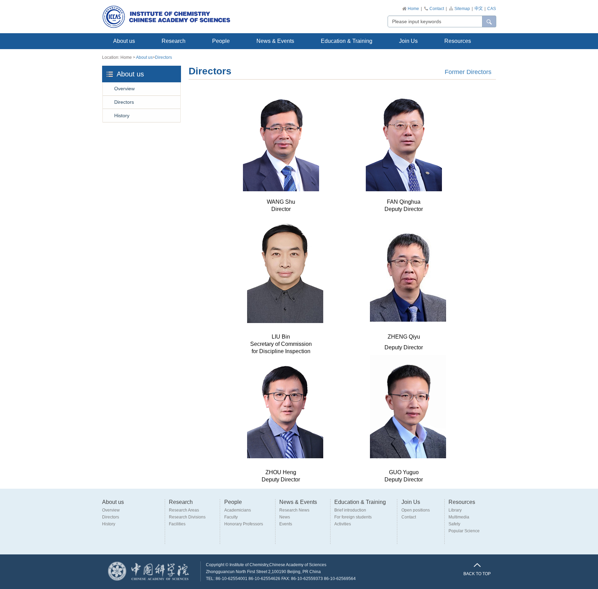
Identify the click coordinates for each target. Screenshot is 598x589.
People (221, 41)
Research (173, 41)
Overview (124, 88)
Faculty (231, 517)
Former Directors (468, 71)
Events (285, 524)
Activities (342, 524)
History (121, 115)
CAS (491, 8)
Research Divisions (187, 517)
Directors (163, 57)
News (284, 517)
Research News (294, 510)
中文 (478, 8)
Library (455, 510)
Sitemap (462, 8)
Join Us (408, 41)
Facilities (177, 524)
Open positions (415, 510)
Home (413, 8)
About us (124, 41)
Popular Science (464, 530)
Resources (457, 41)
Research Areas (184, 510)
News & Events (275, 41)
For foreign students (353, 517)
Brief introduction (350, 510)
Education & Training (346, 41)
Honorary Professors (243, 524)
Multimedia (458, 517)
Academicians (237, 510)
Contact (436, 8)
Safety (454, 524)
